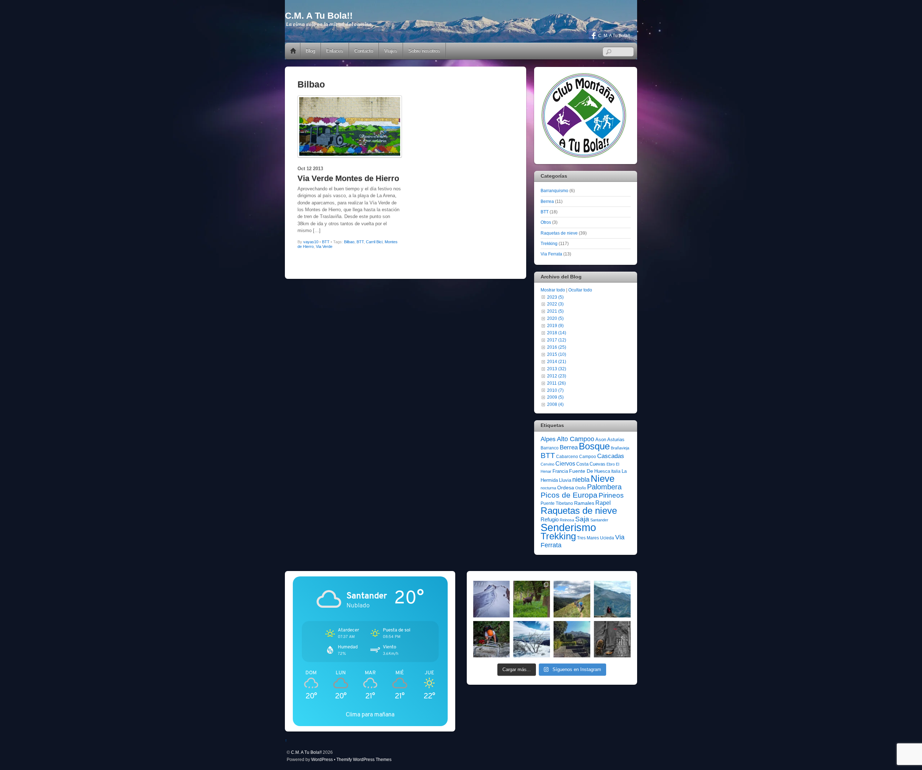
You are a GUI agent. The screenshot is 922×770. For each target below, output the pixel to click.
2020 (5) (555, 318)
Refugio (550, 519)
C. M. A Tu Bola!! (613, 35)
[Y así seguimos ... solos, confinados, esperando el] (612, 599)
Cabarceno (567, 456)
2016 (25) (556, 347)
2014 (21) (556, 361)
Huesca (602, 471)
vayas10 (310, 242)
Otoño (580, 488)
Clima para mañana (370, 714)
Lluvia (565, 480)
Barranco (550, 447)
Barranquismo (554, 190)
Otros (546, 222)
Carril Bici (374, 242)
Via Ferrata (551, 254)
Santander (599, 520)
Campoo (587, 456)
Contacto (363, 51)
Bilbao (349, 242)
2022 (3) (555, 304)
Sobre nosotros (424, 51)
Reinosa (567, 520)
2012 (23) (556, 375)
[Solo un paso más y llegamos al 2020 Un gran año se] (612, 639)
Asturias (616, 439)
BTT (326, 242)
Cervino (547, 464)
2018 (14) (556, 332)
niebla (581, 479)
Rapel (603, 503)
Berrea (547, 201)
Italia (616, 471)
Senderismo (568, 527)
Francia (560, 471)
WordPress (322, 759)
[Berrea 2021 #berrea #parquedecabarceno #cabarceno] (531, 599)
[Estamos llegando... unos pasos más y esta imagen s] (572, 599)
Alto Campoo (575, 439)
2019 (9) (555, 325)
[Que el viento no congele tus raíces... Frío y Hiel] (531, 639)
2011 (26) (556, 383)
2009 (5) (555, 397)
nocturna (548, 488)
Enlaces (334, 51)
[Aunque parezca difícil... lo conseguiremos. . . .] (491, 639)
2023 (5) (555, 297)
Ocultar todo (580, 289)
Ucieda (607, 537)
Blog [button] (310, 51)
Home (293, 51)
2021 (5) (555, 311)
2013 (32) (556, 368)
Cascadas (610, 456)
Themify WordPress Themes (363, 759)
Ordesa (565, 487)
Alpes (548, 439)
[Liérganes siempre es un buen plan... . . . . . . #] (572, 639)
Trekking (549, 243)
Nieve (602, 479)
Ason (600, 439)
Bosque (594, 446)
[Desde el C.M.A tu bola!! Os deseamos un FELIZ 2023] (491, 599)
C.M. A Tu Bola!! (306, 752)
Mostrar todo (553, 289)
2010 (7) (555, 390)
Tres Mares (588, 537)
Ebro (611, 464)
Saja (582, 519)
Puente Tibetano (557, 503)
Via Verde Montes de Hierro (348, 178)
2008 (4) (555, 404)
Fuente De (581, 471)
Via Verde (324, 246)
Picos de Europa (569, 495)
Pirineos (611, 495)
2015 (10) (556, 354)
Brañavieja (620, 448)
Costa (582, 464)
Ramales (584, 503)
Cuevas (597, 464)
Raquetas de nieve (559, 233)
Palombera (604, 487)
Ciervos (565, 464)
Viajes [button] (390, 51)
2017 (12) (556, 340)
